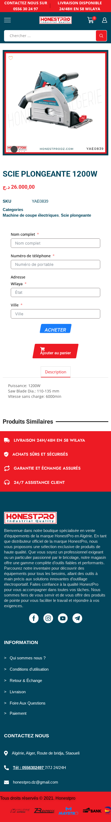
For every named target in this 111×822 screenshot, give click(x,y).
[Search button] (101, 35)
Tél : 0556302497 (29, 767)
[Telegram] (77, 618)
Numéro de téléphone (31, 255)
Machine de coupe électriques (31, 215)
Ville (15, 305)
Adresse (18, 277)
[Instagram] (48, 618)
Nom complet (23, 234)
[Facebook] (34, 618)
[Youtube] (63, 618)
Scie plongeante (76, 215)
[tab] (56, 371)
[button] (55, 351)
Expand (14, 149)
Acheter (55, 330)
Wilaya (17, 283)
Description (55, 372)
